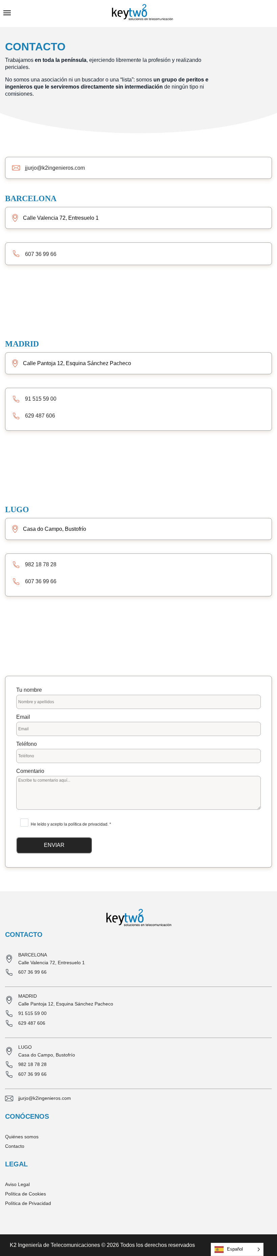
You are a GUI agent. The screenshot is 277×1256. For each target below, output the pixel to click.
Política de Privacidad (28, 1203)
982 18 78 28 (40, 564)
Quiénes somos (22, 1136)
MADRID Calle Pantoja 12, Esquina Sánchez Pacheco (65, 999)
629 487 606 (40, 416)
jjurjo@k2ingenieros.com (55, 168)
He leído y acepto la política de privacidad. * (71, 824)
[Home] (142, 13)
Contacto (14, 1146)
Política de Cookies (25, 1193)
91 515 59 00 (40, 399)
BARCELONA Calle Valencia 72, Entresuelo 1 (51, 958)
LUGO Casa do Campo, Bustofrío (46, 1051)
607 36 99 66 (40, 254)
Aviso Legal (17, 1184)
